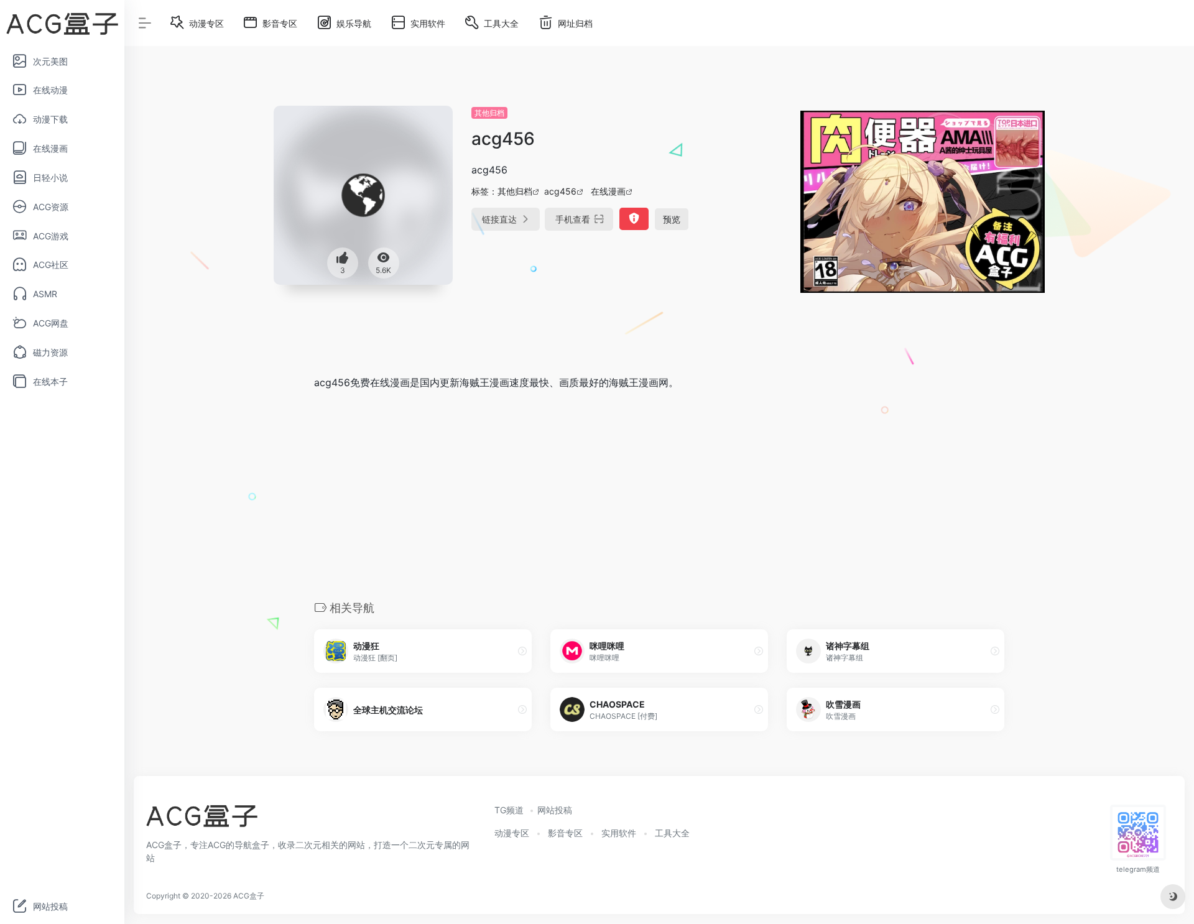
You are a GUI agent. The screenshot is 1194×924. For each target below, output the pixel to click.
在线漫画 (608, 191)
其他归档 (489, 113)
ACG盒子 (248, 895)
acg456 (560, 191)
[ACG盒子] (201, 820)
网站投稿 (554, 810)
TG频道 (509, 810)
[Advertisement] (659, 494)
